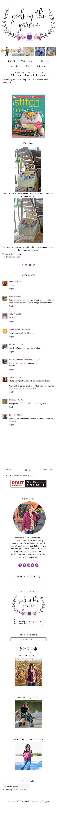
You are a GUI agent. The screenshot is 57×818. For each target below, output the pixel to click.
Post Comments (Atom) (23, 475)
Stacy (11, 377)
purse (11, 257)
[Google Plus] (32, 565)
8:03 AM (17, 297)
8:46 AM (17, 314)
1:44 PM (18, 377)
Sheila (12, 415)
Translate (22, 789)
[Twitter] (36, 565)
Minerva (42, 66)
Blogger (45, 801)
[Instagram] (24, 565)
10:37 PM (17, 281)
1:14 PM (18, 415)
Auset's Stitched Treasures (20, 360)
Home (28, 470)
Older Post (7, 469)
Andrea (12, 345)
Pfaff (29, 66)
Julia (11, 314)
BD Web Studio (23, 801)
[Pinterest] (20, 565)
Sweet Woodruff (16, 329)
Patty (11, 297)
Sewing (17, 257)
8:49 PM (19, 400)
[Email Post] (20, 254)
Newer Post (49, 469)
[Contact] (28, 565)
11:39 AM (36, 360)
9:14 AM (19, 345)
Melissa (12, 400)
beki (11, 281)
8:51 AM (27, 329)
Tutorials (26, 61)
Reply (11, 289)
